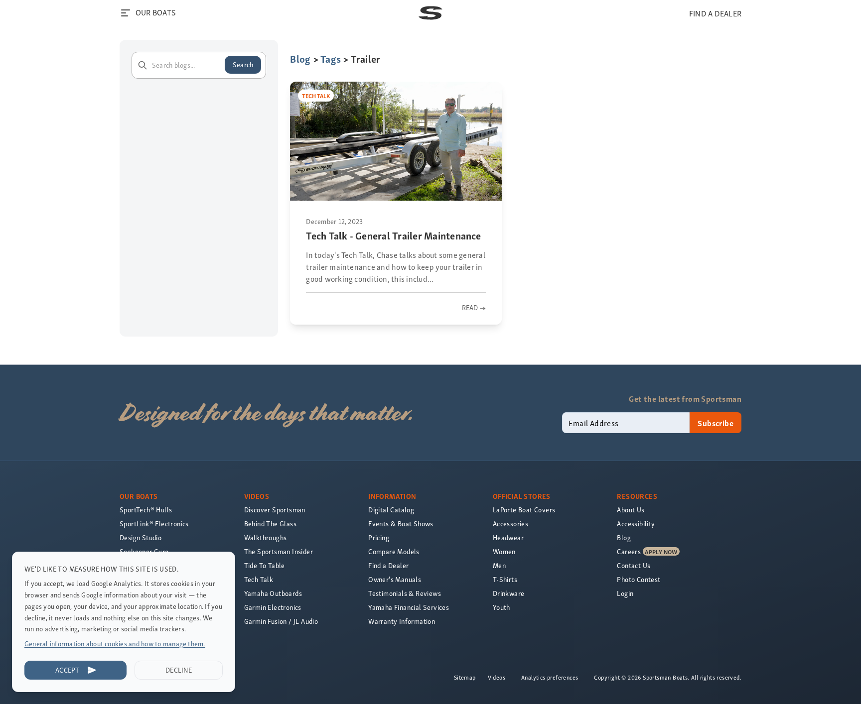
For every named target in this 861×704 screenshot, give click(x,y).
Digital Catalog (391, 509)
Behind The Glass (270, 523)
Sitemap (465, 677)
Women (504, 551)
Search (243, 64)
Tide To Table (264, 565)
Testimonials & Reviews (404, 593)
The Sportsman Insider (278, 551)
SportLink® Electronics (154, 523)
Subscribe (715, 422)
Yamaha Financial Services (408, 607)
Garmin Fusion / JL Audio (281, 621)
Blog (300, 58)
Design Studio (140, 537)
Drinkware (509, 593)
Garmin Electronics (272, 607)
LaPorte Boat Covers (524, 509)
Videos (496, 677)
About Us (630, 509)
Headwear (508, 537)
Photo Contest (638, 579)
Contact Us (633, 565)
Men (499, 565)
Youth (501, 607)
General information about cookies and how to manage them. (114, 643)
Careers (629, 551)
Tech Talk (259, 579)
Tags (330, 58)
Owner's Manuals (394, 579)
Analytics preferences (549, 677)
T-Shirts (505, 579)
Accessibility (636, 523)
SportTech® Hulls (146, 509)
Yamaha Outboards (273, 593)
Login (625, 593)
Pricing (378, 537)
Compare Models (394, 551)
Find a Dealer (388, 565)
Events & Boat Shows (400, 523)
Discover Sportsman (274, 509)
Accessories (510, 523)
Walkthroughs (265, 537)
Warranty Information (401, 621)
